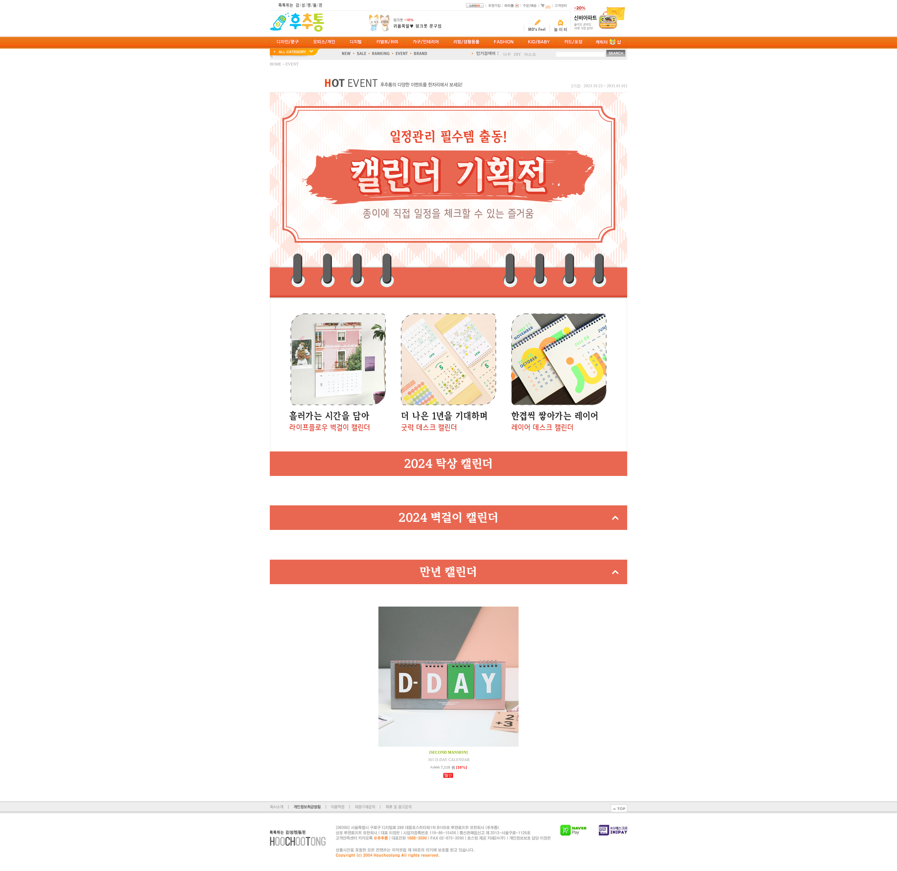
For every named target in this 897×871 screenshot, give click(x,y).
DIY (517, 53)
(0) (548, 7)
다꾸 (507, 53)
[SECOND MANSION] (448, 752)
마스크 (530, 53)
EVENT (292, 64)
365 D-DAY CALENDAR (449, 760)
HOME (276, 64)
